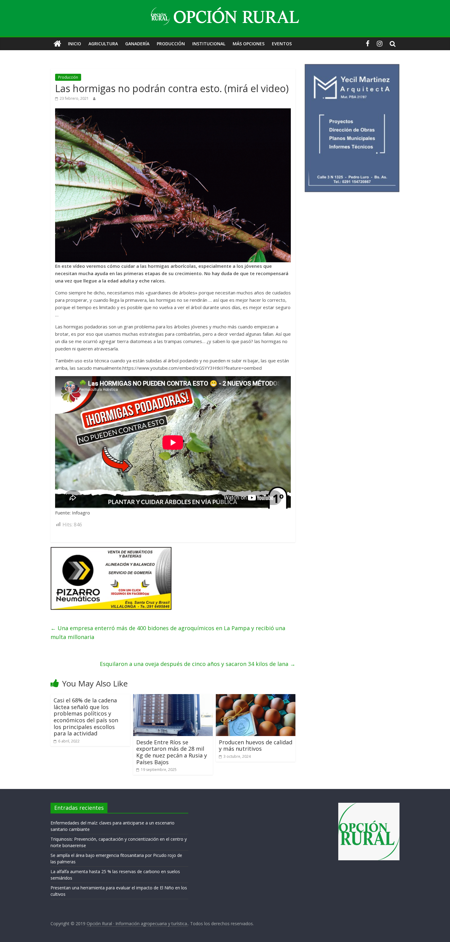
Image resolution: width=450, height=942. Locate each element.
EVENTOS (282, 44)
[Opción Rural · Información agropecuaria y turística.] (57, 43)
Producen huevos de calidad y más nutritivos (255, 745)
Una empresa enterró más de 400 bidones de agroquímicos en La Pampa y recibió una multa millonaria (168, 632)
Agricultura (103, 44)
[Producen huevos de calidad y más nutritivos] (255, 697)
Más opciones (248, 44)
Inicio (74, 44)
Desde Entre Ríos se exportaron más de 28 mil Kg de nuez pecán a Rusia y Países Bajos (171, 752)
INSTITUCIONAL (208, 44)
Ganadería (137, 44)
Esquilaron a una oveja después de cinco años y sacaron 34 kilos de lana (197, 663)
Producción (171, 44)
